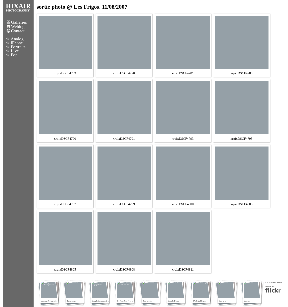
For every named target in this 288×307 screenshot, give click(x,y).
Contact (17, 30)
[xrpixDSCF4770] (124, 45)
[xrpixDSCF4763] (65, 45)
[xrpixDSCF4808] (124, 241)
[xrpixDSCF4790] (65, 110)
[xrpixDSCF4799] (124, 176)
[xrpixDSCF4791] (124, 110)
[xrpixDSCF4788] (241, 45)
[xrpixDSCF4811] (183, 241)
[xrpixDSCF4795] (241, 110)
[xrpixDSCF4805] (65, 241)
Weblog (17, 26)
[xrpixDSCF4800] (183, 176)
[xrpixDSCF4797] (65, 176)
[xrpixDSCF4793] (183, 110)
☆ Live (12, 50)
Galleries (19, 22)
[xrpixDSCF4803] (241, 176)
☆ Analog (15, 38)
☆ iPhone (14, 42)
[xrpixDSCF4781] (183, 45)
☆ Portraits (16, 46)
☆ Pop (12, 54)
